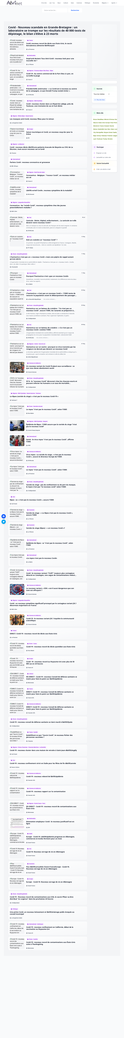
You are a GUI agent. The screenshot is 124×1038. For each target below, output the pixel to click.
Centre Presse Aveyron (34, 430)
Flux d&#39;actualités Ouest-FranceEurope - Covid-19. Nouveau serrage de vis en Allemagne (47, 868)
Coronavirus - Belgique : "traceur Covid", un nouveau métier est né (50, 176)
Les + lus (52, 3)
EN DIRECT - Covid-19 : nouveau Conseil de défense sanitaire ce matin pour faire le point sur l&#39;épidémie (51, 678)
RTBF (29, 445)
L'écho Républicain (33, 357)
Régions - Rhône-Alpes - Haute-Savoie (23, 116)
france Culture (15, 767)
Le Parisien (14, 637)
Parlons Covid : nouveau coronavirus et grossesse (30, 162)
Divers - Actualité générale (20, 254)
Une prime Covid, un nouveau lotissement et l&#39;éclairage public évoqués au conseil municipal (42, 913)
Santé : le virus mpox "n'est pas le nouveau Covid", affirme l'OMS (50, 440)
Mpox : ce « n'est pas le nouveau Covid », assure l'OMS (32, 500)
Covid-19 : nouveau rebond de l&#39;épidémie (44, 776)
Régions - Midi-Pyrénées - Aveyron (38, 421)
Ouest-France (31, 842)
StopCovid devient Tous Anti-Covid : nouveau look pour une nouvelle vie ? (50, 59)
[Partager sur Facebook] (3, 516)
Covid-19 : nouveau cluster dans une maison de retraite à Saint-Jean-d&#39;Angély (43, 750)
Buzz (59, 3)
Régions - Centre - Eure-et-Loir (37, 344)
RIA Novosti (31, 194)
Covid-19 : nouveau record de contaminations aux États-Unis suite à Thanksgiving (50, 943)
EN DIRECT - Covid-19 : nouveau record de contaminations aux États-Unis (51, 807)
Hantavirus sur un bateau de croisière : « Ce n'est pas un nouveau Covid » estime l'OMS (49, 329)
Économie (96, 3)
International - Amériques (36, 924)
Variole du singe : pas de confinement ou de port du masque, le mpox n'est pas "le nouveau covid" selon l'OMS (51, 486)
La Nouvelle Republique (34, 299)
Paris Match (31, 650)
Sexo (72, 3)
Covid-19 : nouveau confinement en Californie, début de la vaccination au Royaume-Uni (49, 928)
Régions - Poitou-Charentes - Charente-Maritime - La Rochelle (29, 747)
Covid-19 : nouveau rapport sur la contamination (46, 791)
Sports (113, 3)
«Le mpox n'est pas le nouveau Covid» (41, 558)
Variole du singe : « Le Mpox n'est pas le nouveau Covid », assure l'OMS (49, 514)
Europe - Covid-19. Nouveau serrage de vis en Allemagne (49, 882)
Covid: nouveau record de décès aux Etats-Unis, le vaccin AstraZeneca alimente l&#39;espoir (49, 44)
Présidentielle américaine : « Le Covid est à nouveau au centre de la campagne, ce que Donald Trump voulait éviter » (51, 90)
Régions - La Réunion (18, 144)
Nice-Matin (31, 413)
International (32, 85)
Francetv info (31, 713)
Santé (30, 833)
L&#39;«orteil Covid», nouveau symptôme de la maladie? (49, 190)
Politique (87, 3)
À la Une (44, 3)
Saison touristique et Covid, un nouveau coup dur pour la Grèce (49, 133)
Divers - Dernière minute (35, 406)
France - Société (33, 732)
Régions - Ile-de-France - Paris (37, 803)
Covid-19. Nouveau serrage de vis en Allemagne (45, 852)
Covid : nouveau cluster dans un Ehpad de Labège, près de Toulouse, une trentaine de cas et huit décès (49, 105)
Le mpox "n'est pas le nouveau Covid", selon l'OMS (46, 409)
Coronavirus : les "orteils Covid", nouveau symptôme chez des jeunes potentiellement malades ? (38, 206)
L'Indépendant (32, 318)
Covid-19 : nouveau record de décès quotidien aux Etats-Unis (50, 647)
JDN (29, 827)
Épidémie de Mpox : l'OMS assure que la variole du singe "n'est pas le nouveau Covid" (51, 425)
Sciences (79, 3)
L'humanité (14, 267)
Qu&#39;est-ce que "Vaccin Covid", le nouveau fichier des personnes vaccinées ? (49, 736)
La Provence (31, 49)
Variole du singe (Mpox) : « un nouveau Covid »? (45, 528)
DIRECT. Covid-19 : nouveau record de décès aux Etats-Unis (33, 634)
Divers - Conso (33, 643)
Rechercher (75, 10)
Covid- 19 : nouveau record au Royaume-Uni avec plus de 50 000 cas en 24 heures (50, 663)
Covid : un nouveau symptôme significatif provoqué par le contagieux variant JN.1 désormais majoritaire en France (43, 604)
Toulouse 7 (14, 400)
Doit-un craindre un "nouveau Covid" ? (41, 240)
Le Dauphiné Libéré (16, 123)
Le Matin (30, 284)
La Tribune (30, 64)
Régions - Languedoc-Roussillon (21, 202)
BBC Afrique (14, 166)
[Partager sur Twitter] (3, 522)
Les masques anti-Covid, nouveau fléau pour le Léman (32, 119)
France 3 (30, 79)
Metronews (31, 682)
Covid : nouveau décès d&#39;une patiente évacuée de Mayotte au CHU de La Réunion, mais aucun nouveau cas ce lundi (41, 148)
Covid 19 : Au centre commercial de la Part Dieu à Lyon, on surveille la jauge (49, 75)
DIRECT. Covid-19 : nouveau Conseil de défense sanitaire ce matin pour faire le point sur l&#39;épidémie (50, 693)
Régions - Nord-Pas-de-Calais (37, 172)
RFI (29, 138)
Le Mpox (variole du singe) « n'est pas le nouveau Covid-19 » (34, 396)
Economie (31, 510)
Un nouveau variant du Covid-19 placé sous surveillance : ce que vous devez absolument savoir (50, 367)
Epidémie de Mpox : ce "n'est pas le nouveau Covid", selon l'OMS (49, 544)
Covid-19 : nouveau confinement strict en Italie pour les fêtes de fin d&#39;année (43, 763)
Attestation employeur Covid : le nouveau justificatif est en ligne (50, 822)
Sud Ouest (14, 504)
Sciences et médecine (35, 363)
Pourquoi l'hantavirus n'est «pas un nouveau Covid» (47, 276)
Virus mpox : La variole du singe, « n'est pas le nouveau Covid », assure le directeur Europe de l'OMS (48, 456)
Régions (104, 3)
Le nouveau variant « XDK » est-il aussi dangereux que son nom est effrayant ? (50, 589)
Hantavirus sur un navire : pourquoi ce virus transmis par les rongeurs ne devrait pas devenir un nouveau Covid (51, 348)
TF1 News (30, 248)
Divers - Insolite (33, 939)
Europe (31, 129)
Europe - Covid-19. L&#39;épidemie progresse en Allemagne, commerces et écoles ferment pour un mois (50, 838)
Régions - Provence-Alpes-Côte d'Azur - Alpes (41, 70)
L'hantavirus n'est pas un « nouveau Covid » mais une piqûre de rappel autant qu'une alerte (42, 258)
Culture (65, 3)
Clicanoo (13, 153)
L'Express (30, 741)
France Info (31, 698)
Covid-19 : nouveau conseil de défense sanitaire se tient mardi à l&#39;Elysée (41, 722)
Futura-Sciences (32, 372)
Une (30, 217)
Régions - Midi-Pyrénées (35, 101)
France (31, 40)
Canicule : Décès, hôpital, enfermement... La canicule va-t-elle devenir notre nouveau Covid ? (51, 221)
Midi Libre (14, 211)
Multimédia (32, 55)
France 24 (30, 667)
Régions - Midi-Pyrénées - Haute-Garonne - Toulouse (27, 393)
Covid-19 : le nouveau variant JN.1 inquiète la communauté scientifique (50, 619)
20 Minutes (31, 94)
